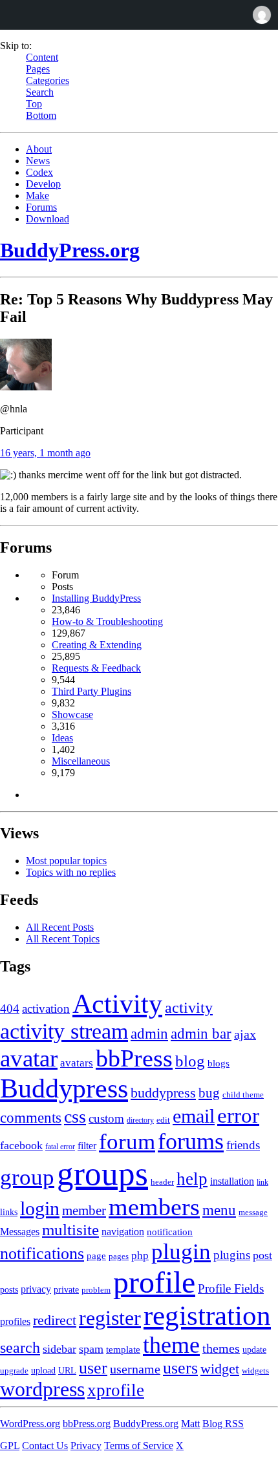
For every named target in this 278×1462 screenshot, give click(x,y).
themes (221, 1348)
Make (37, 195)
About (39, 148)
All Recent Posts (60, 927)
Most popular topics (66, 860)
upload (43, 1370)
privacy (36, 1289)
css (75, 1117)
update (254, 1350)
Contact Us (45, 1445)
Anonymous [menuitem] (261, 15)
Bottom (41, 115)
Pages (38, 68)
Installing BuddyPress (96, 598)
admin (149, 1034)
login (39, 1208)
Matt (190, 1423)
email (194, 1116)
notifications (42, 1253)
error (238, 1115)
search (20, 1347)
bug (209, 1093)
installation (232, 1181)
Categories (47, 80)
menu (219, 1210)
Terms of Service (138, 1445)
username (135, 1369)
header (162, 1182)
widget (219, 1369)
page (96, 1255)
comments (30, 1117)
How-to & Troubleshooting (107, 621)
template (123, 1349)
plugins (231, 1255)
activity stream (64, 1031)
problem (96, 1290)
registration (207, 1315)
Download (47, 218)
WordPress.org (30, 1423)
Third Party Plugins (91, 691)
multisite (70, 1229)
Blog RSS (223, 1423)
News (38, 160)
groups (102, 1174)
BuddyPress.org (70, 250)
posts (9, 1290)
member (84, 1210)
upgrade (14, 1370)
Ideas (62, 737)
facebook (21, 1145)
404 (9, 1008)
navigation (123, 1231)
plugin (181, 1251)
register (110, 1318)
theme (171, 1345)
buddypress (163, 1093)
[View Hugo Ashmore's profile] (26, 386)
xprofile (115, 1390)
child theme (243, 1094)
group (27, 1177)
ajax (245, 1034)
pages (119, 1256)
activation (46, 1008)
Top (34, 103)
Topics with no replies (71, 872)
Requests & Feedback (96, 667)
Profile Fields (231, 1288)
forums (191, 1141)
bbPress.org (87, 1423)
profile (154, 1282)
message (253, 1212)
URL (67, 1370)
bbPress (134, 1058)
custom (106, 1118)
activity (189, 1007)
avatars (76, 1063)
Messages (19, 1231)
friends (243, 1145)
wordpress (42, 1389)
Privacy (86, 1445)
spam (91, 1348)
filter (87, 1145)
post (262, 1255)
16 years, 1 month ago (45, 452)
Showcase (72, 714)
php (140, 1255)
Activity (117, 1004)
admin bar (201, 1034)
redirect (54, 1320)
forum (127, 1141)
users (180, 1368)
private (66, 1290)
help (192, 1179)
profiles (15, 1321)
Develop (43, 183)
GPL (9, 1445)
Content (42, 57)
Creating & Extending (97, 644)
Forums (41, 207)
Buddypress (64, 1088)
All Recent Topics (63, 938)
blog (190, 1061)
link (262, 1182)
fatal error (60, 1146)
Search (40, 92)
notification (170, 1232)
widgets (255, 1370)
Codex (39, 172)
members (154, 1206)
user (93, 1368)
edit (163, 1120)
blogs (219, 1063)
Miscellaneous (81, 761)
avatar (29, 1058)
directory (140, 1120)
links (8, 1212)
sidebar (59, 1348)
